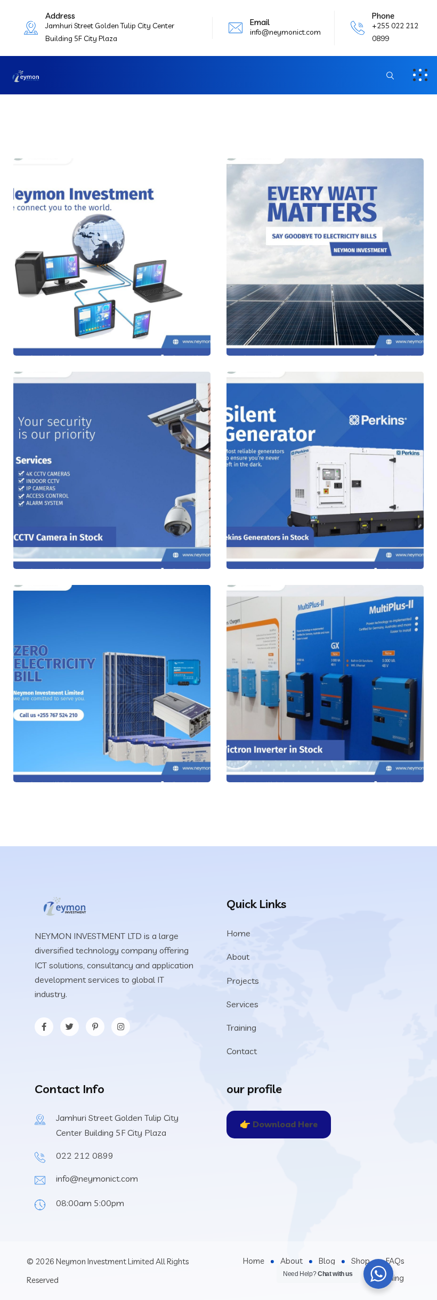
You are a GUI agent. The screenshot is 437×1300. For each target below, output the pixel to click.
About (237, 956)
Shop (360, 1261)
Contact (241, 1051)
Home (238, 933)
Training (241, 1027)
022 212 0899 (85, 1155)
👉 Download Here (279, 1124)
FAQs (395, 1261)
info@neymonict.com (285, 32)
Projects (242, 980)
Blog (327, 1261)
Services (242, 1004)
